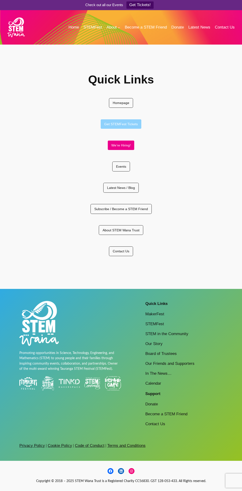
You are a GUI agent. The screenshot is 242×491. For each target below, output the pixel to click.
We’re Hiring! (121, 145)
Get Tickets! (140, 5)
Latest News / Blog (121, 188)
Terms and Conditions (126, 445)
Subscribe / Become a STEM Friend (121, 209)
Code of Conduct (89, 445)
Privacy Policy (32, 445)
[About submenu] (119, 27)
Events (121, 166)
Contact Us (121, 251)
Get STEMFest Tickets (121, 124)
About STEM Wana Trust (121, 230)
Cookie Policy (60, 445)
